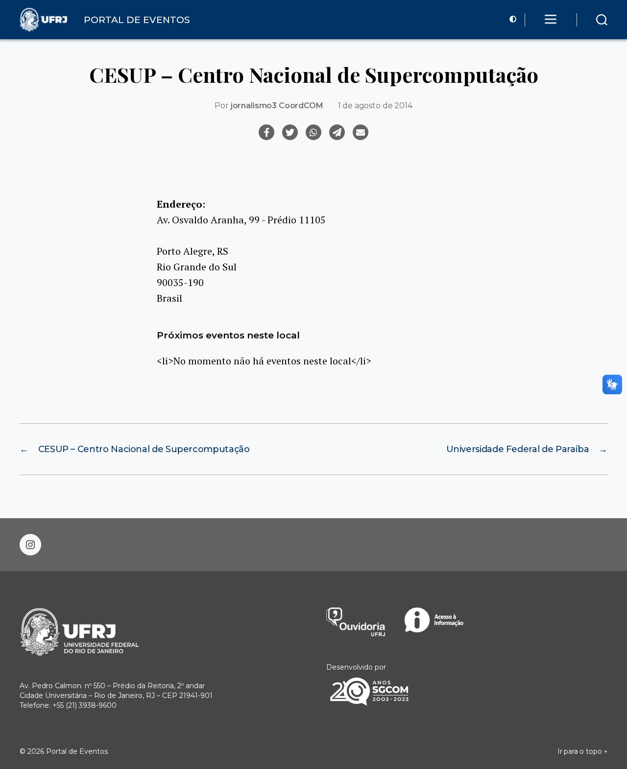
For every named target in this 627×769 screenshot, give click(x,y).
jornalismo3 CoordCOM (277, 105)
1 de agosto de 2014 (375, 105)
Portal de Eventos (77, 751)
